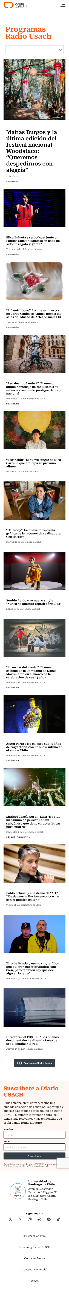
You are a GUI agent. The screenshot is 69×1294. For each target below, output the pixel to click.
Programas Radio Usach (38, 1062)
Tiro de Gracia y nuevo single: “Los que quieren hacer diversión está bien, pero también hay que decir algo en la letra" (32, 968)
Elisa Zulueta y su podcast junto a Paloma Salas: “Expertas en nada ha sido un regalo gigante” (33, 240)
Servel (35, 1280)
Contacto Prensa (34, 1258)
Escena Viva (14, 125)
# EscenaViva (12, 181)
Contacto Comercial (34, 1269)
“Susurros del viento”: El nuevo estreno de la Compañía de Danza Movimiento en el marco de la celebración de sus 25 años (31, 672)
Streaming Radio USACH (34, 1247)
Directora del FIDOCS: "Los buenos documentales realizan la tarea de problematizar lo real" (32, 1040)
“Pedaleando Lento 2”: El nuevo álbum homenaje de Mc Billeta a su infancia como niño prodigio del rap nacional (33, 388)
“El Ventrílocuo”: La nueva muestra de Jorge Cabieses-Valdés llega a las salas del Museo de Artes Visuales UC (34, 313)
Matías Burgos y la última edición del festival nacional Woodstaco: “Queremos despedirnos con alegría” (31, 151)
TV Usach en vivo (35, 1236)
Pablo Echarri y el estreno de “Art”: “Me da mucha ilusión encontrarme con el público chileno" (32, 896)
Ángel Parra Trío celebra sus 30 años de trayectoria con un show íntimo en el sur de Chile (34, 746)
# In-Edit (10, 836)
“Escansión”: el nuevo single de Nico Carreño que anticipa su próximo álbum (33, 462)
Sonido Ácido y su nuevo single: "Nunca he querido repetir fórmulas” (33, 602)
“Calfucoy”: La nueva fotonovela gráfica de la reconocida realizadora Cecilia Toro (33, 533)
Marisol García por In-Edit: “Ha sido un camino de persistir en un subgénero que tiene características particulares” (33, 821)
